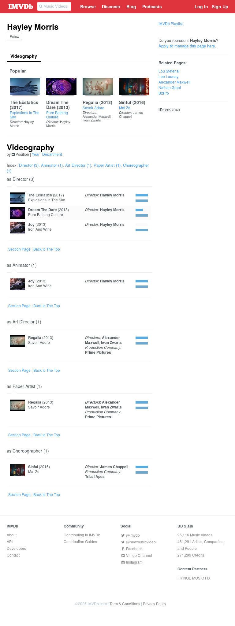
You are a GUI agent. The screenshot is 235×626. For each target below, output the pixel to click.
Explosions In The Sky (24, 114)
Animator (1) (52, 165)
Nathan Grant (170, 87)
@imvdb (132, 535)
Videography (23, 56)
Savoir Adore (93, 107)
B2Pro (164, 92)
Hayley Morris (112, 195)
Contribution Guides (80, 541)
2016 (139, 102)
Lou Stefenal (169, 70)
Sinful (125, 102)
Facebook (134, 548)
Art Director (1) (78, 165)
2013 (63, 107)
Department (52, 154)
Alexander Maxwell (96, 116)
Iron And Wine (40, 229)
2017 (16, 107)
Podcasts (152, 6)
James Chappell (131, 114)
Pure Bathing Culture (57, 114)
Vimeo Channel (138, 555)
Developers (16, 548)
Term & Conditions (125, 603)
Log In (201, 6)
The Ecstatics (24, 102)
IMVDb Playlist (171, 23)
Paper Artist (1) (107, 165)
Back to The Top (46, 249)
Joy (31, 224)
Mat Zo (124, 107)
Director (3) (29, 165)
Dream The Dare (57, 104)
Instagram (134, 562)
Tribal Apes (95, 476)
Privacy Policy (154, 603)
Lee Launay (168, 76)
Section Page (19, 249)
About (12, 534)
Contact (13, 554)
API (10, 541)
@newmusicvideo (140, 541)
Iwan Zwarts (92, 119)
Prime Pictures (98, 352)
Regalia (90, 102)
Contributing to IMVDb (82, 534)
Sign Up (220, 6)
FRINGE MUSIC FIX (194, 577)
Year (35, 154)
